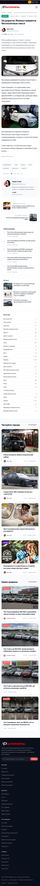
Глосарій (4, 829)
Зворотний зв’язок (12, 883)
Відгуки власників (6, 782)
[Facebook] (14, 173)
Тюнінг (20, 397)
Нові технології (20, 366)
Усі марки (4, 768)
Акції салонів (20, 322)
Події (20, 380)
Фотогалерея (5, 778)
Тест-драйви (5, 807)
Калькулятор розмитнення (9, 833)
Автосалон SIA (20, 319)
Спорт (20, 387)
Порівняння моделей (7, 775)
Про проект (4, 868)
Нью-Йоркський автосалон (20, 370)
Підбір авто (4, 771)
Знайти (34, 759)
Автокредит (5, 836)
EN (36, 2)
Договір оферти (13, 879)
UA (29, 2)
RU (33, 2)
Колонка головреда (20, 346)
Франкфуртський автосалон (20, 407)
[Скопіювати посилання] (21, 173)
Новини (5, 16)
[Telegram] (11, 173)
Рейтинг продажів (7, 785)
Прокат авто (5, 865)
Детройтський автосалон (20, 329)
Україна (20, 400)
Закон (20, 342)
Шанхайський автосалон (20, 411)
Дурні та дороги (20, 336)
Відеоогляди (5, 810)
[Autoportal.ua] (10, 7)
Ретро (20, 383)
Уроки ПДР (20, 404)
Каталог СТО (5, 858)
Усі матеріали (32, 424)
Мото (20, 353)
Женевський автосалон (20, 339)
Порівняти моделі (6, 843)
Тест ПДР (4, 823)
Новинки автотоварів (20, 363)
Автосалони (5, 855)
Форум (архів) (5, 814)
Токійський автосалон (20, 394)
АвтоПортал (10, 156)
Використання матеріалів (26, 879)
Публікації (4, 800)
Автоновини (5, 794)
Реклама (3, 883)
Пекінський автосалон (20, 376)
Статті (3, 797)
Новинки (20, 360)
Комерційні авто (20, 349)
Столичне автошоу (20, 390)
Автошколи (4, 862)
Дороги (20, 332)
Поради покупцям (6, 804)
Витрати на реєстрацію (8, 839)
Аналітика (20, 325)
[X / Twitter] (18, 173)
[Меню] (36, 7)
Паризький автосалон (20, 373)
